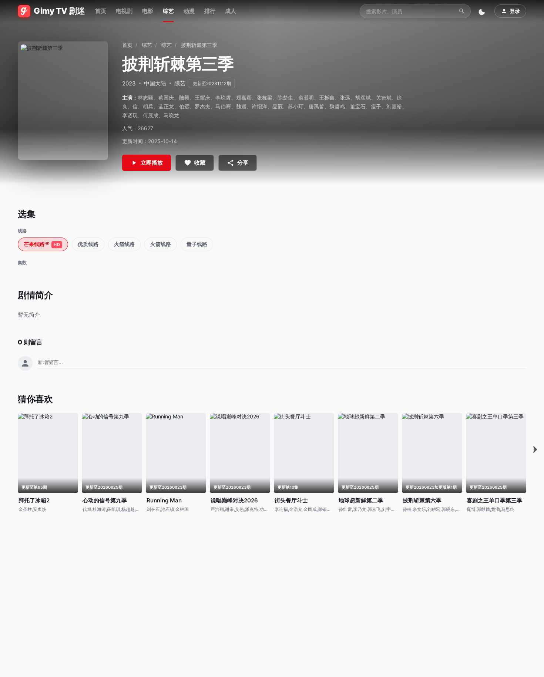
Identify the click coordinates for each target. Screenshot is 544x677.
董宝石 (358, 106)
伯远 (184, 106)
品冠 (277, 106)
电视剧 (124, 10)
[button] (535, 449)
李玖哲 (223, 97)
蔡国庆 (166, 97)
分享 (242, 162)
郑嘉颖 (244, 97)
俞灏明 (306, 97)
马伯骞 (223, 106)
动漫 (189, 10)
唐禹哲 (316, 106)
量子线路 (197, 244)
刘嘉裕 (394, 106)
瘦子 (376, 106)
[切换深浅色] (482, 11)
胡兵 (148, 106)
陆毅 (184, 97)
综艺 (168, 10)
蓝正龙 (166, 106)
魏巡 (241, 106)
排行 (209, 10)
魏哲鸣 (337, 106)
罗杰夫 (202, 106)
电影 (147, 10)
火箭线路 (124, 244)
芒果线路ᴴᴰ (42, 244)
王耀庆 (202, 97)
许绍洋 (259, 106)
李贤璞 (130, 115)
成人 (230, 10)
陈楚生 (285, 97)
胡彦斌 (363, 97)
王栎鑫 (327, 97)
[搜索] (462, 11)
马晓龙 (171, 115)
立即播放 (152, 162)
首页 (100, 10)
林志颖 (145, 97)
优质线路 (88, 244)
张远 (345, 97)
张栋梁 (264, 97)
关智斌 (384, 97)
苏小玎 (295, 106)
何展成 (150, 115)
